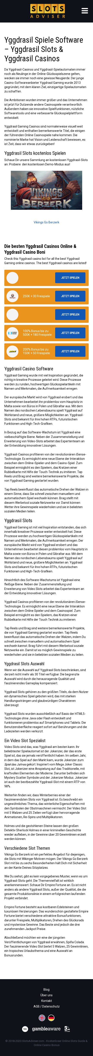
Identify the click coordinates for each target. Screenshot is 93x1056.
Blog (46, 989)
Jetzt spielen (70, 277)
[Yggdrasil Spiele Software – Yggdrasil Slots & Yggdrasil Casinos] (12, 278)
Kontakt (46, 1001)
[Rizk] (12, 351)
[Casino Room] (12, 333)
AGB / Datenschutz (47, 1006)
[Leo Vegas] (12, 296)
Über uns (46, 995)
